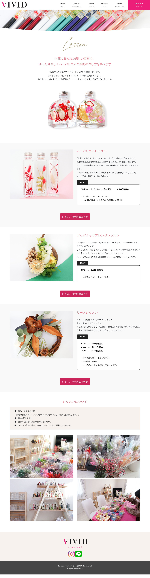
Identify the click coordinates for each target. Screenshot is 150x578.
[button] (75, 216)
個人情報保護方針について (75, 569)
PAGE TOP (144, 558)
